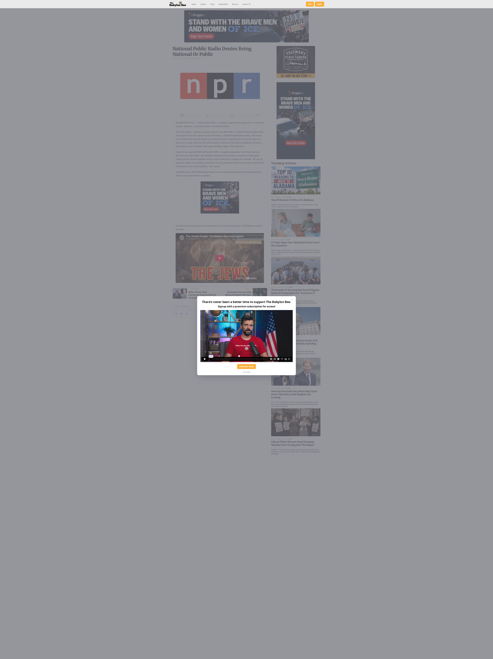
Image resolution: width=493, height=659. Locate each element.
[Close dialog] (292, 300)
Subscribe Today (246, 366)
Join (310, 4)
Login (319, 4)
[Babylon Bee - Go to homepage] (177, 4)
